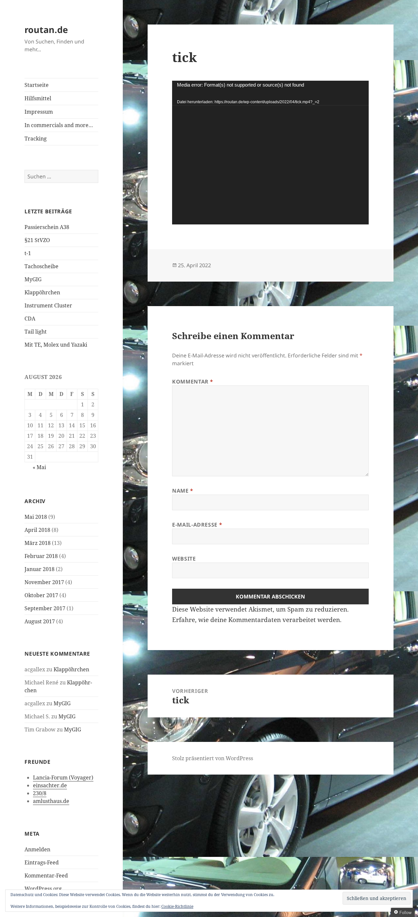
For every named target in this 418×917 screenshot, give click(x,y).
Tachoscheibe (41, 266)
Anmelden (37, 849)
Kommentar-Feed (46, 875)
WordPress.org (43, 888)
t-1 (27, 253)
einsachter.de (50, 785)
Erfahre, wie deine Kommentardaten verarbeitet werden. (257, 619)
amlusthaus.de (51, 801)
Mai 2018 (35, 516)
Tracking (35, 138)
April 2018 (37, 529)
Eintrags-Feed (41, 862)
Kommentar (192, 381)
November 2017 (44, 582)
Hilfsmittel (37, 98)
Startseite (36, 85)
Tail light (35, 331)
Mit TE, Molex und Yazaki (55, 344)
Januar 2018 (39, 569)
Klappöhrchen (42, 292)
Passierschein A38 (46, 227)
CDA (29, 318)
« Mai (39, 467)
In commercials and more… (58, 125)
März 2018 (37, 543)
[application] (270, 153)
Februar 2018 (41, 556)
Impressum (38, 111)
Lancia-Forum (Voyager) (63, 777)
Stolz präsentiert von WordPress (212, 758)
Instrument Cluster (48, 305)
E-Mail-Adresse (197, 524)
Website (184, 558)
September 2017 (44, 608)
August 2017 (39, 621)
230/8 (39, 793)
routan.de (46, 30)
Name (182, 490)
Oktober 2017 (41, 595)
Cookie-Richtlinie (177, 906)
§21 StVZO (37, 240)
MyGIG (32, 279)
